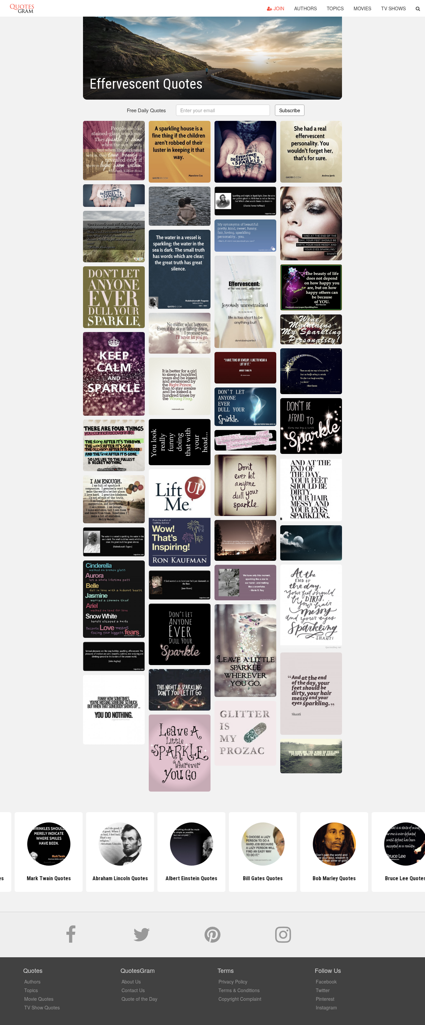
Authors (305, 8)
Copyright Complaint (239, 998)
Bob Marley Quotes (283, 878)
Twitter (323, 990)
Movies (362, 8)
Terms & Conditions (239, 990)
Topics (335, 8)
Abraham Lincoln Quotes (70, 878)
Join (278, 8)
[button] (418, 8)
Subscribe (289, 110)
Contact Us (133, 990)
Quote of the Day (139, 998)
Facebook (326, 981)
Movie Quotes (38, 998)
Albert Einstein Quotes (141, 878)
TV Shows (393, 8)
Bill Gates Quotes (212, 878)
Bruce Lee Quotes (355, 878)
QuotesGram (22, 8)
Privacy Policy (232, 981)
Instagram (326, 1007)
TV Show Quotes (42, 1007)
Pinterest (325, 998)
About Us (131, 981)
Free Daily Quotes (146, 110)
